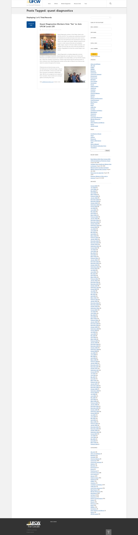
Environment (94, 76)
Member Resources (95, 119)
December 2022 (95, 261)
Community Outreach (96, 74)
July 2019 (93, 332)
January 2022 (94, 280)
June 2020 (93, 313)
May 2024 (93, 232)
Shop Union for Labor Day (97, 173)
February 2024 (94, 237)
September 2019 (95, 329)
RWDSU (93, 69)
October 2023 (94, 244)
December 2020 (95, 303)
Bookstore (93, 71)
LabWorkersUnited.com (47, 82)
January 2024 (94, 239)
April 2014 (93, 441)
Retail (92, 105)
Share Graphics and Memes (97, 122)
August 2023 (94, 248)
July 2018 (93, 353)
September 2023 (95, 246)
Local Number (94, 48)
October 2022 (94, 265)
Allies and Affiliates (95, 64)
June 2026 (93, 189)
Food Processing (95, 100)
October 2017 (94, 368)
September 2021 (95, 287)
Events (92, 84)
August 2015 (94, 413)
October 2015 (94, 410)
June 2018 (93, 354)
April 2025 (93, 213)
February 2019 (94, 341)
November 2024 (95, 222)
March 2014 (93, 442)
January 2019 (94, 342)
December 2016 (95, 385)
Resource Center (77, 3)
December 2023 (95, 241)
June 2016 (93, 396)
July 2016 (93, 394)
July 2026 (93, 187)
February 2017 (94, 382)
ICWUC (92, 67)
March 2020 (94, 318)
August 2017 (94, 372)
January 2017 (94, 384)
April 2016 (93, 399)
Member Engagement (65, 3)
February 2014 (94, 444)
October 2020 (94, 306)
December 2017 (94, 365)
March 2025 (94, 215)
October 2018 (94, 348)
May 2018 (93, 356)
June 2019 (93, 334)
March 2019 (93, 339)
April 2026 (93, 193)
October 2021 (94, 286)
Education (93, 79)
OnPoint (56, 3)
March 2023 (94, 256)
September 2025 (95, 205)
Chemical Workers (95, 93)
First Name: (94, 32)
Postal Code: (94, 43)
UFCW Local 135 (57, 29)
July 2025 (93, 208)
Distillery (93, 95)
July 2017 (93, 373)
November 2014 (95, 428)
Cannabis (93, 91)
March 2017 (93, 380)
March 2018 (93, 360)
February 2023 (94, 258)
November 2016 (95, 387)
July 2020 (93, 311)
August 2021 (94, 289)
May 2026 (93, 191)
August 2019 (94, 330)
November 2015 (95, 408)
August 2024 (94, 227)
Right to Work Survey (96, 140)
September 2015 (95, 411)
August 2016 (94, 392)
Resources (93, 115)
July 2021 (93, 291)
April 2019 (93, 337)
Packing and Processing (96, 98)
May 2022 (93, 273)
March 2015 (93, 422)
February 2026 (94, 196)
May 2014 (93, 439)
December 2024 (95, 220)
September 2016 (95, 391)
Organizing (93, 114)
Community (93, 72)
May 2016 (93, 397)
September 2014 (95, 432)
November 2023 (95, 242)
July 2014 (93, 435)
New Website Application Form (98, 146)
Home (49, 3)
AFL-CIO (93, 66)
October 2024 (94, 224)
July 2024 (93, 229)
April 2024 (93, 234)
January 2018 (94, 363)
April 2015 (93, 420)
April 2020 (93, 317)
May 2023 (93, 253)
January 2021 (94, 301)
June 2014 (93, 437)
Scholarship (93, 83)
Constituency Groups (96, 134)
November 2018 (95, 346)
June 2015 (93, 416)
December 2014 (95, 427)
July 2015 (93, 415)
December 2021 (95, 282)
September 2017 (95, 370)
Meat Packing (94, 102)
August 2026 (94, 186)
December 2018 (95, 344)
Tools (86, 3)
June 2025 (93, 210)
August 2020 (94, 310)
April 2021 (93, 296)
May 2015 (93, 418)
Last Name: (93, 37)
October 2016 (94, 389)
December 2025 (95, 199)
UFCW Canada (94, 126)
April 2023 (93, 255)
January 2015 (94, 425)
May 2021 (93, 294)
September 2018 (95, 349)
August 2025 (94, 206)
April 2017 (93, 379)
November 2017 (94, 366)
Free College (94, 81)
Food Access (94, 78)
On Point (93, 109)
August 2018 (94, 351)
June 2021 (93, 292)
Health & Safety (94, 86)
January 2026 (94, 198)
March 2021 (93, 298)
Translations (94, 147)
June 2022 (93, 272)
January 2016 (94, 404)
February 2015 (94, 423)
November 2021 (95, 284)
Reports (93, 121)
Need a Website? (95, 144)
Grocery (93, 97)
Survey (92, 124)
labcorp (43, 29)
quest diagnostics (50, 29)
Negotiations (94, 112)
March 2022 (94, 277)
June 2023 (93, 251)
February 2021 (94, 299)
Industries (93, 90)
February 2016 (94, 403)
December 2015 (95, 406)
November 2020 (95, 304)
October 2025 (94, 203)
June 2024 (93, 230)
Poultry (92, 103)
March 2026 (94, 194)
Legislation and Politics (96, 110)
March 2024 (94, 236)
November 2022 (95, 263)
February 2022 (94, 279)
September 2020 (95, 308)
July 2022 (93, 270)
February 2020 (94, 320)
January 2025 (94, 218)
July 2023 (93, 249)
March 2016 (93, 401)
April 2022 (93, 275)
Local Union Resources (96, 117)
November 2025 (95, 201)
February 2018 (94, 361)
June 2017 (93, 375)
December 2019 (95, 323)
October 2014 (94, 430)
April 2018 (93, 358)
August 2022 (94, 268)
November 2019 (95, 325)
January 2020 (94, 322)
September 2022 (95, 267)
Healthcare (93, 88)
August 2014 (94, 434)
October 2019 (94, 327)
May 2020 (93, 315)
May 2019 (93, 335)
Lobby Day (93, 107)
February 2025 (94, 217)
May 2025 (93, 211)
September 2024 (95, 225)
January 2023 (94, 260)
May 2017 (93, 377)
